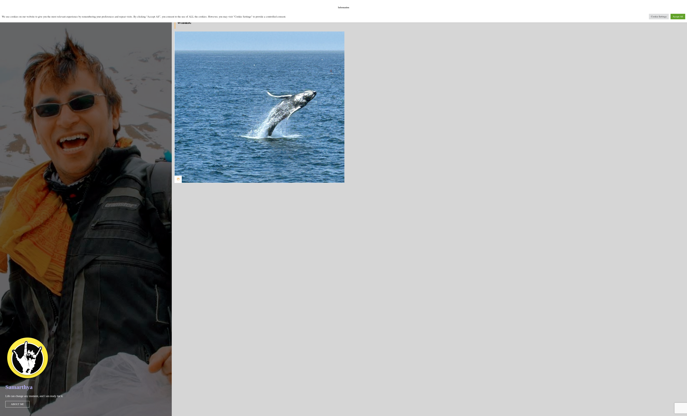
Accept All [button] (678, 16)
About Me (17, 404)
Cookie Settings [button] (659, 16)
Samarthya (19, 387)
